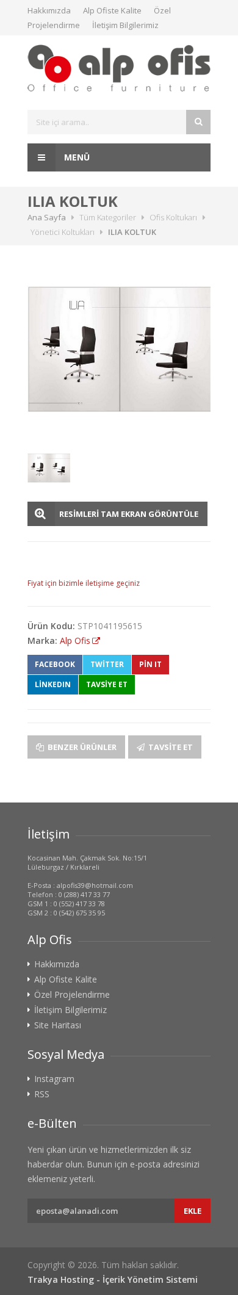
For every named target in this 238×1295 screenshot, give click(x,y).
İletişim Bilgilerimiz (125, 25)
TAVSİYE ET (107, 684)
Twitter (107, 664)
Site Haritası (57, 1025)
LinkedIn (53, 684)
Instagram (54, 1078)
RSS (41, 1094)
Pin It (150, 664)
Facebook (55, 664)
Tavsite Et (169, 746)
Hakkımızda (49, 10)
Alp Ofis (75, 640)
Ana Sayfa (46, 217)
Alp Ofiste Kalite (112, 10)
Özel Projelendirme (72, 994)
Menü (76, 157)
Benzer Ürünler (81, 746)
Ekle (192, 1210)
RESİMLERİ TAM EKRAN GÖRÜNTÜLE (128, 513)
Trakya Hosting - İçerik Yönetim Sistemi (112, 1279)
